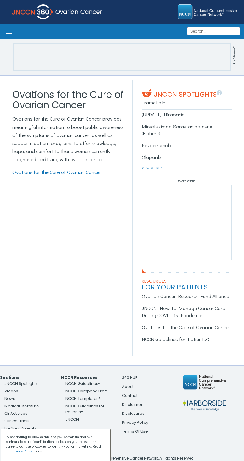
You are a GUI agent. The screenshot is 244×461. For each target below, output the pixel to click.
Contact (129, 395)
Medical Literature (21, 406)
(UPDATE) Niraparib (163, 114)
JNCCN (72, 419)
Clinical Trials (16, 421)
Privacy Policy (135, 422)
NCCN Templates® (83, 398)
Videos (11, 391)
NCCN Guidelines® (82, 383)
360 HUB (130, 377)
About (128, 386)
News (9, 398)
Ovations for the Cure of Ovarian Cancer (56, 172)
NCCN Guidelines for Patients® (175, 339)
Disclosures (133, 413)
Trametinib (153, 102)
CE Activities (15, 413)
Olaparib (151, 157)
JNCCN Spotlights (185, 94)
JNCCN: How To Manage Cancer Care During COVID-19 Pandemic (183, 312)
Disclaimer (132, 404)
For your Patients (175, 287)
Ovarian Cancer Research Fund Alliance (185, 296)
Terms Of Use (135, 431)
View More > (152, 168)
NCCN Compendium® (86, 391)
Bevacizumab (156, 145)
